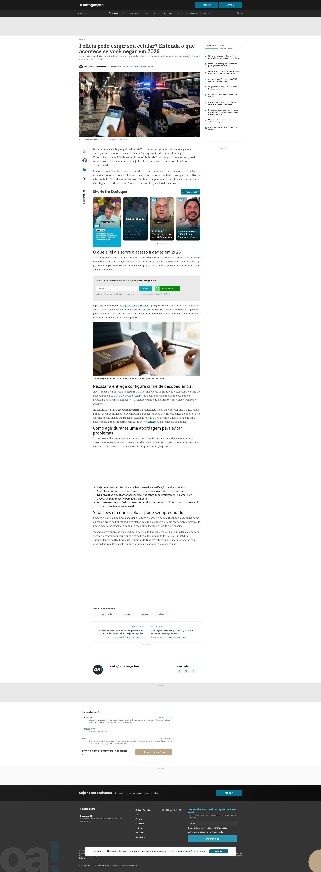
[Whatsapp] (171, 810)
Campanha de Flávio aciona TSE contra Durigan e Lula (221, 80)
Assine (206, 5)
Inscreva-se (167, 288)
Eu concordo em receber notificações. (208, 828)
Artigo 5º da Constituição (134, 305)
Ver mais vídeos (189, 191)
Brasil (146, 13)
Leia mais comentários (153, 752)
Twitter (85, 179)
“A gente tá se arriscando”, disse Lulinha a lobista (222, 88)
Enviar (146, 288)
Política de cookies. (197, 851)
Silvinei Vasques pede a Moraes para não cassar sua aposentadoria (224, 57)
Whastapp (85, 151)
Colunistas (193, 13)
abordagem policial (105, 614)
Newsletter (207, 13)
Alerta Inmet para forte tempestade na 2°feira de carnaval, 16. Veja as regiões (119, 624)
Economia (168, 13)
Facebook (85, 160)
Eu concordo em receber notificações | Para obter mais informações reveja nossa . (119, 294)
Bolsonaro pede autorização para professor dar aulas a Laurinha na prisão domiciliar (223, 112)
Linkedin (85, 170)
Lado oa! (180, 13)
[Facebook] (180, 810)
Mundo (156, 13)
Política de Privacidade (161, 294)
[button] (157, 243)
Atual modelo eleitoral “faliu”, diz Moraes (222, 129)
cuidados (144, 614)
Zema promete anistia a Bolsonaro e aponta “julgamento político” (224, 73)
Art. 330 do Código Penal (125, 395)
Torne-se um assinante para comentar (105, 750)
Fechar (218, 851)
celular (127, 614)
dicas (161, 614)
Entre (229, 5)
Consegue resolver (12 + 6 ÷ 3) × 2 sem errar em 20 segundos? (171, 624)
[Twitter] (163, 810)
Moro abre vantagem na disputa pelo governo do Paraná (222, 65)
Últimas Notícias (132, 13)
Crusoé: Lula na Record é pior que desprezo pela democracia (223, 104)
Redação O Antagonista (95, 67)
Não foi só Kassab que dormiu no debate (222, 96)
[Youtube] (167, 810)
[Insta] (175, 810)
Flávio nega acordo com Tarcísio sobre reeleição (222, 121)
